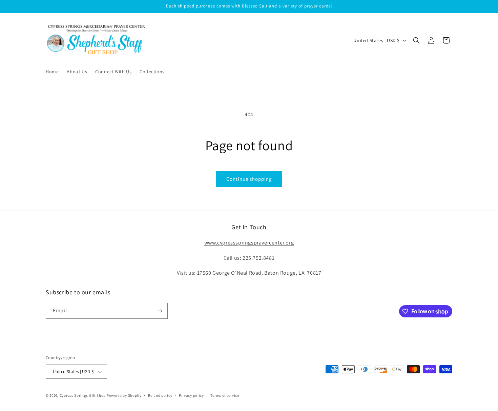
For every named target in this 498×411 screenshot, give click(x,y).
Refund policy (160, 395)
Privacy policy (191, 395)
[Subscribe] (159, 311)
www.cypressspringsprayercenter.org (249, 242)
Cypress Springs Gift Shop (83, 395)
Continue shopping (249, 179)
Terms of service (224, 395)
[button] (416, 40)
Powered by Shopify (124, 395)
